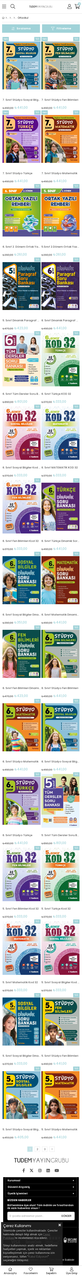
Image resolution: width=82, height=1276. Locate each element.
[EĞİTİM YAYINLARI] (10, 18)
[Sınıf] (14, 18)
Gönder (66, 1216)
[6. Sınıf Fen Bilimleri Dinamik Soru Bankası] (22, 653)
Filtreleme (64, 28)
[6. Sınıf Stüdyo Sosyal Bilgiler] (60, 727)
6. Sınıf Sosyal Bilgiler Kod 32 (22, 467)
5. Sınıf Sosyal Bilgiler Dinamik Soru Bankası (22, 1056)
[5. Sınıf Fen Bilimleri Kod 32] (22, 874)
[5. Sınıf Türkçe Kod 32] (60, 874)
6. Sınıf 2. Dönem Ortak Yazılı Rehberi (22, 247)
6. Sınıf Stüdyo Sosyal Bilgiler (60, 762)
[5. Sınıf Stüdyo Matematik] (60, 1095)
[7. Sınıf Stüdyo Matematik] (60, 138)
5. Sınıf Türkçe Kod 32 (56, 909)
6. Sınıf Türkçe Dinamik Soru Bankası (60, 541)
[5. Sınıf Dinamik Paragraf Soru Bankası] (22, 286)
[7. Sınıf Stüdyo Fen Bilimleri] (60, 65)
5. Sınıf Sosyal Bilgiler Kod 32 (60, 982)
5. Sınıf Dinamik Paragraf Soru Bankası (22, 320)
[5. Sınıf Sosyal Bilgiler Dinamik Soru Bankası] (22, 1021)
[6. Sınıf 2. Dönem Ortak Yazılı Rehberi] (22, 212)
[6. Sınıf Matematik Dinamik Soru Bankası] (60, 580)
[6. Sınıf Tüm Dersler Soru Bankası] (22, 359)
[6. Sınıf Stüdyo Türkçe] (22, 800)
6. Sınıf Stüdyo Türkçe (17, 835)
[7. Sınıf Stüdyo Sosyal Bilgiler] (22, 65)
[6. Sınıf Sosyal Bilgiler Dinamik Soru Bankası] (22, 580)
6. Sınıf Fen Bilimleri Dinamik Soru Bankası (22, 688)
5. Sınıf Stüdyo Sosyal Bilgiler (22, 1129)
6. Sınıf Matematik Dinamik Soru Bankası (60, 615)
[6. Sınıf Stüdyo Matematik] (22, 727)
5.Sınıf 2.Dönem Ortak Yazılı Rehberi (60, 247)
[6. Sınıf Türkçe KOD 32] (60, 359)
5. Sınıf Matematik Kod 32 (20, 982)
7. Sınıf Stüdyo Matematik (59, 173)
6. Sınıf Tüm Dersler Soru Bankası (22, 394)
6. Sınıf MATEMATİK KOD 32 (59, 467)
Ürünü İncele (29, 73)
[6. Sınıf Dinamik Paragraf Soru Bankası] (60, 286)
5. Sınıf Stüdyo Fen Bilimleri (59, 1056)
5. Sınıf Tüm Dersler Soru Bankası (60, 835)
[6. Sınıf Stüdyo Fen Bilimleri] (60, 653)
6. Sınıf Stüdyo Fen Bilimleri (59, 688)
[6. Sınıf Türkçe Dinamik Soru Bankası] (60, 506)
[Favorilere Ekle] (21, 73)
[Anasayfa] (6, 18)
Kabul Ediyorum (38, 1256)
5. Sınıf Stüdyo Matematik (59, 1129)
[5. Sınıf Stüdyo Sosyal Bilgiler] (22, 1095)
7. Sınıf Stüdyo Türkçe (17, 173)
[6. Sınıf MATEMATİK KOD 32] (60, 433)
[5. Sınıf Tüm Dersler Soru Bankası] (60, 800)
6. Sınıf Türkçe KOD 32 (56, 394)
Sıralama (24, 28)
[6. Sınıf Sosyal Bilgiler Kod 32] (22, 433)
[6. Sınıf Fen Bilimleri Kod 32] (22, 506)
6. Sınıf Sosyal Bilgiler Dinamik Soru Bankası (22, 615)
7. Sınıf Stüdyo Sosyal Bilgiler (22, 100)
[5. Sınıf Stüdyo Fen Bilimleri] (60, 1021)
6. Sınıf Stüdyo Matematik (20, 762)
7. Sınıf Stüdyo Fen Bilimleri (59, 100)
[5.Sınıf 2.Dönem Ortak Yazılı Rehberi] (60, 212)
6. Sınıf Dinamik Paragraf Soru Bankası (60, 320)
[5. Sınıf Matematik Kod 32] (22, 948)
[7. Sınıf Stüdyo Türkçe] (22, 138)
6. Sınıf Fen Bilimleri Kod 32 (21, 541)
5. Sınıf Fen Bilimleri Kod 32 (21, 909)
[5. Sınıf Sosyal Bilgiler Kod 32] (60, 948)
